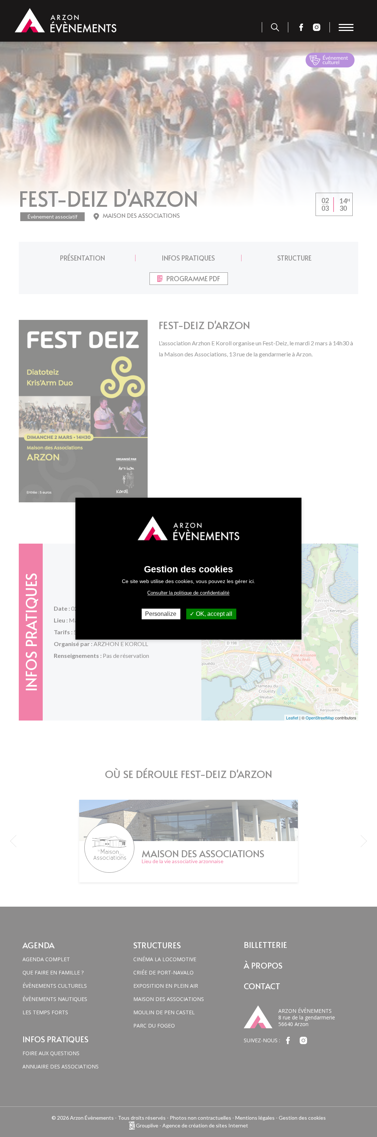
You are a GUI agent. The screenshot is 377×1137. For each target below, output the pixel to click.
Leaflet (292, 718)
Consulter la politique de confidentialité (188, 593)
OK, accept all (213, 614)
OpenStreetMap (320, 718)
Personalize (160, 614)
